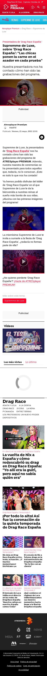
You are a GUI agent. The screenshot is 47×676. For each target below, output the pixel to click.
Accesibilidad (24, 670)
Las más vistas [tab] (13, 362)
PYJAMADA (8, 411)
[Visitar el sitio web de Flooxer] (33, 644)
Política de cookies (14, 666)
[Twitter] (5, 128)
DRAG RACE (39, 13)
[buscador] (38, 7)
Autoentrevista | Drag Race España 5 (32, 551)
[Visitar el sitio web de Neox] (28, 630)
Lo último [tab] (31, 362)
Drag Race (14, 401)
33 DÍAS (20, 408)
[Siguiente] (42, 2)
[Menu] (43, 7)
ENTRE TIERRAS (23, 411)
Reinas (14, 20)
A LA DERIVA (24, 13)
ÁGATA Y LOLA (8, 13)
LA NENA (31, 408)
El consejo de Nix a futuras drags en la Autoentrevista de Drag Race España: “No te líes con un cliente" (33, 561)
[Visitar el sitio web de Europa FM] (38, 637)
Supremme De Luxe (30, 20)
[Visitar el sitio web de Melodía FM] (14, 644)
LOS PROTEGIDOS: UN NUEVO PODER (21, 414)
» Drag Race (25, 29)
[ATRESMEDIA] (23, 621)
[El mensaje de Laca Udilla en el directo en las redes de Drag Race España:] (13, 580)
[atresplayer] (33, 7)
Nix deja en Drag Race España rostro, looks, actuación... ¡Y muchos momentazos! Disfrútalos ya (12, 561)
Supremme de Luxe (14, 301)
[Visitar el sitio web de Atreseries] (19, 637)
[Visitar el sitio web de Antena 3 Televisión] (9, 631)
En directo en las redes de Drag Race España (21, 452)
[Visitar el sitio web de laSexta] (19, 630)
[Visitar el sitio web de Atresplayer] (23, 644)
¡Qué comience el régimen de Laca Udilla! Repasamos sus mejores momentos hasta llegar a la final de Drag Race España (33, 600)
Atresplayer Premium (10, 29)
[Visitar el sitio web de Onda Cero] (28, 637)
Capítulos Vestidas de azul (33, 2)
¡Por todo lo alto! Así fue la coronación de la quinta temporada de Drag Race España (22, 522)
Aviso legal (14, 662)
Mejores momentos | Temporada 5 (11, 551)
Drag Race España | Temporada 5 (16, 513)
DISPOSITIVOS (10, 417)
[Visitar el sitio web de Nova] (38, 630)
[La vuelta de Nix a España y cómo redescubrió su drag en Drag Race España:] (23, 437)
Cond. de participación (31, 666)
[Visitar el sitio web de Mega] (9, 637)
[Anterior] (5, 2)
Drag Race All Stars (14, 2)
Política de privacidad (28, 662)
